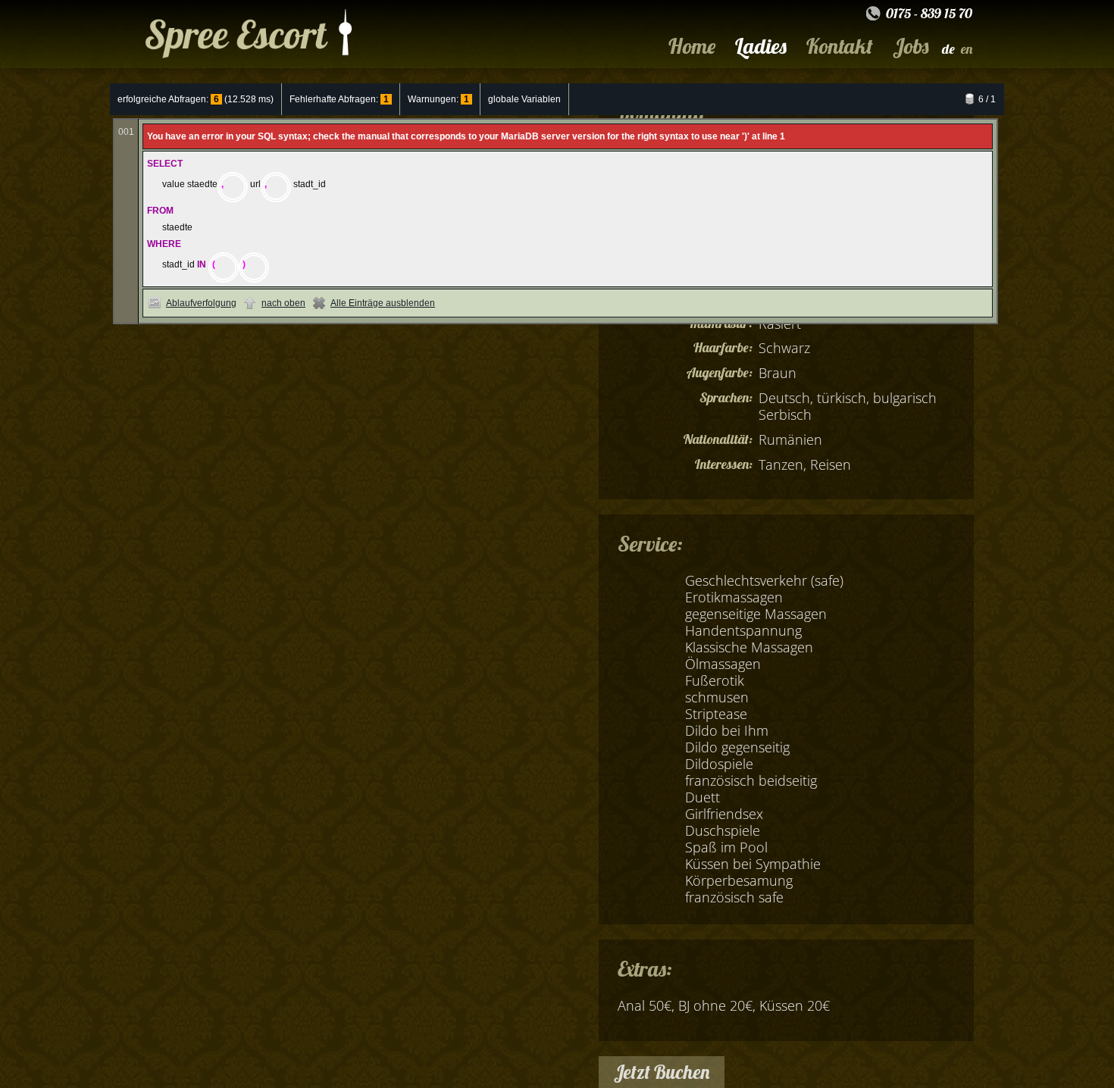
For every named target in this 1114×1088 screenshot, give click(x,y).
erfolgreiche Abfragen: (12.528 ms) (195, 99)
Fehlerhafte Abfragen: (339, 99)
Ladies (761, 46)
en (966, 49)
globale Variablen (524, 99)
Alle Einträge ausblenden (382, 303)
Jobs (910, 46)
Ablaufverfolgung (201, 303)
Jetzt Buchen (661, 1071)
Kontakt (839, 46)
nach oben (283, 303)
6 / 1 (987, 99)
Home (691, 46)
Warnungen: (438, 99)
